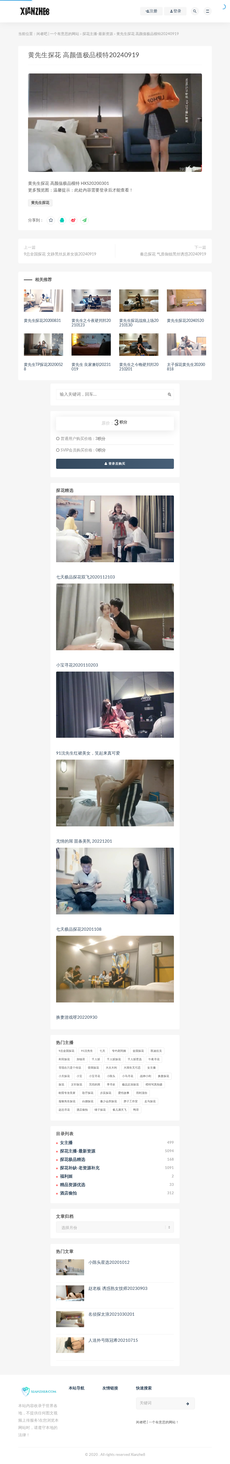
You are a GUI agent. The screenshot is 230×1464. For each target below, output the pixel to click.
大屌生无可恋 (132, 1067)
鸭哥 (136, 1109)
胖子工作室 (131, 1101)
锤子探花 (100, 1109)
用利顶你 (141, 1093)
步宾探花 (105, 1093)
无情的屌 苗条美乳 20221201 (84, 841)
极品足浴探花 (130, 1084)
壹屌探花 (93, 1067)
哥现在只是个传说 (70, 1067)
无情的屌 (94, 1084)
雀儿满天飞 (119, 1109)
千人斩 (96, 1059)
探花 (61, 1084)
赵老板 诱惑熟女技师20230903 (118, 1289)
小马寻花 (127, 1076)
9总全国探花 (66, 1051)
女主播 (151, 1067)
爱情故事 (123, 1093)
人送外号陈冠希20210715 (113, 1340)
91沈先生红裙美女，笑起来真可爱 (88, 753)
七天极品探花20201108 (79, 929)
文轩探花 (76, 1084)
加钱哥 (81, 1059)
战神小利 (145, 1076)
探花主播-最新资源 (97, 34)
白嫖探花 (87, 1101)
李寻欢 (111, 1084)
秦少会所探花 (108, 1101)
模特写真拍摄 (154, 1084)
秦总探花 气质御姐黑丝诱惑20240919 (173, 254)
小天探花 (64, 1076)
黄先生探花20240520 (185, 321)
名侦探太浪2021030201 (111, 1314)
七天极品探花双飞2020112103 (85, 577)
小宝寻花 (94, 1076)
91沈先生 (87, 1051)
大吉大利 (111, 1067)
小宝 (79, 1076)
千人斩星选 (135, 1059)
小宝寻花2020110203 (77, 665)
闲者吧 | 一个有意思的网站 (57, 34)
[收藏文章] (51, 220)
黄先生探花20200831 (42, 321)
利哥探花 (64, 1059)
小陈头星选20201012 (109, 1262)
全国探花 (138, 1051)
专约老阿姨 (119, 1051)
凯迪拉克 (156, 1051)
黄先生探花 (40, 203)
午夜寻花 (154, 1059)
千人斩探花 (114, 1059)
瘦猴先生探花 (67, 1101)
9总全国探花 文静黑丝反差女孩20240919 (60, 254)
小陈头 (111, 1076)
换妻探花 (163, 1076)
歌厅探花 (87, 1093)
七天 (102, 1051)
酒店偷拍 (82, 1109)
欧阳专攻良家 (67, 1093)
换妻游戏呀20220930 (76, 1017)
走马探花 (150, 1101)
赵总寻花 (64, 1109)
